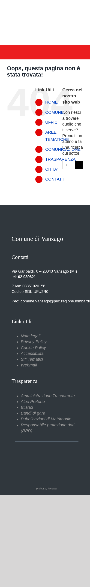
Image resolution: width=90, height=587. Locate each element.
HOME (51, 102)
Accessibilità (32, 353)
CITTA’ (51, 169)
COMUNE (54, 112)
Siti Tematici (32, 359)
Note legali (30, 336)
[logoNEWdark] (45, 7)
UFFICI (52, 122)
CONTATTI (55, 179)
